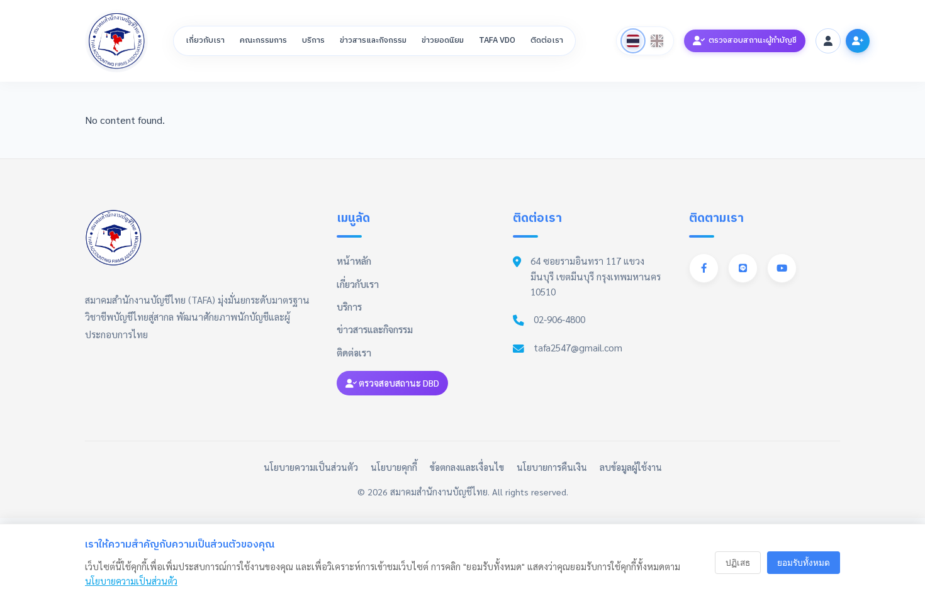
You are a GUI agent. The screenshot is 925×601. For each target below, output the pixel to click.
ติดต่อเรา (546, 40)
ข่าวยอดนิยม (443, 40)
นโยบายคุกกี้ (394, 467)
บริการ (313, 40)
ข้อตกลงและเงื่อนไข (467, 467)
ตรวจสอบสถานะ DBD (398, 383)
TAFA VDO (497, 40)
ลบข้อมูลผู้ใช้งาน (631, 467)
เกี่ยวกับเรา (205, 40)
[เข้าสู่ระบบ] (828, 40)
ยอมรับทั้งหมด (803, 563)
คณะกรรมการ (263, 40)
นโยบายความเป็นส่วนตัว (311, 467)
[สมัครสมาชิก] (858, 41)
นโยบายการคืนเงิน (552, 467)
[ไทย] (633, 41)
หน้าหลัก (354, 261)
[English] (657, 41)
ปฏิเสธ (738, 563)
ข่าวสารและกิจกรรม (373, 40)
